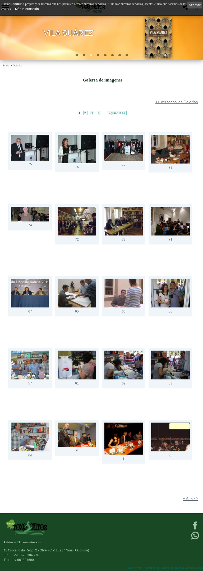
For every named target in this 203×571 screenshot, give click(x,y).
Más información (27, 9)
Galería (17, 65)
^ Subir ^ (190, 499)
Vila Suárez (69, 33)
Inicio (6, 65)
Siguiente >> (117, 113)
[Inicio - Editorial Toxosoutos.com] (81, 527)
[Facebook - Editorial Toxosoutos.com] (195, 529)
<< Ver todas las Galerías (176, 102)
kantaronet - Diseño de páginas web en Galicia (174, 567)
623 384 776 (26, 555)
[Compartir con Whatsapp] (195, 539)
